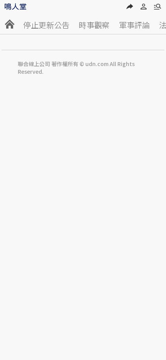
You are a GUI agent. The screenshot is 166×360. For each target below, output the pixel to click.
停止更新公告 (46, 25)
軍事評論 (134, 25)
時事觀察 (94, 25)
